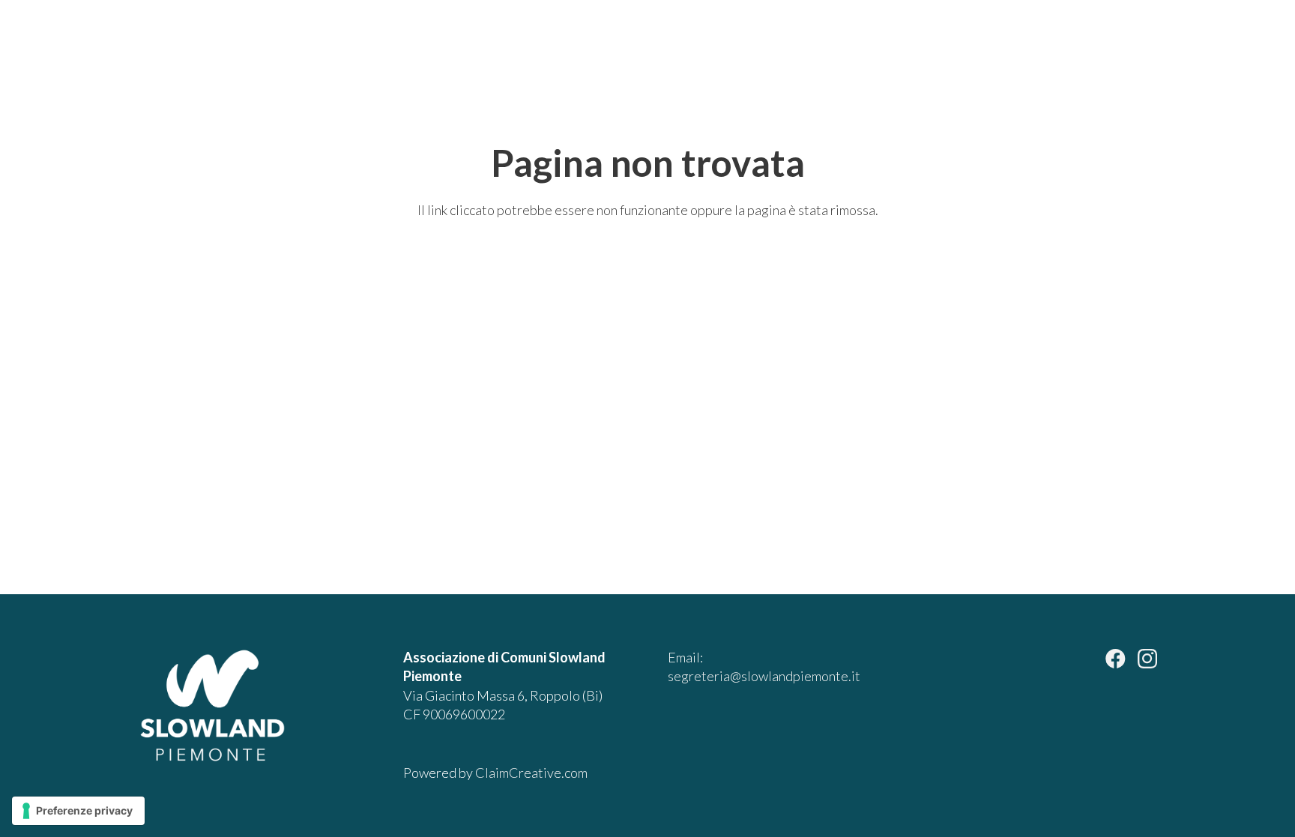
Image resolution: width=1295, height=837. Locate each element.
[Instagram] (1147, 659)
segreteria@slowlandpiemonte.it (764, 676)
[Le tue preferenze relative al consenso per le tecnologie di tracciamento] (78, 811)
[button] (1214, 44)
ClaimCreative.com (531, 772)
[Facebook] (1115, 658)
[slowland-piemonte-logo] (115, 44)
